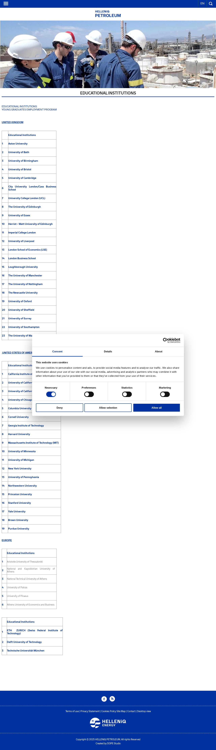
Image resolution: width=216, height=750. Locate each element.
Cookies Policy (108, 711)
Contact (131, 711)
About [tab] (158, 351)
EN (202, 3)
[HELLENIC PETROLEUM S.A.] (108, 16)
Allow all (157, 407)
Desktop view (144, 711)
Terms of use (72, 711)
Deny (60, 407)
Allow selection (108, 407)
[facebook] (104, 700)
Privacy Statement (90, 711)
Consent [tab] (57, 351)
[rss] (112, 700)
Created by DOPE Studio (108, 743)
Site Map (121, 711)
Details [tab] (108, 351)
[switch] (89, 394)
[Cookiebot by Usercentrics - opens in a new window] (165, 340)
